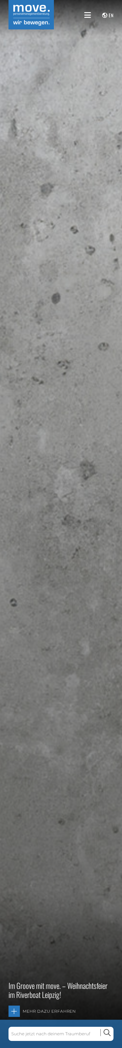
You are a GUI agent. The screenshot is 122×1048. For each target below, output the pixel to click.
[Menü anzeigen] (87, 15)
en (111, 15)
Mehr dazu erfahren (49, 1011)
